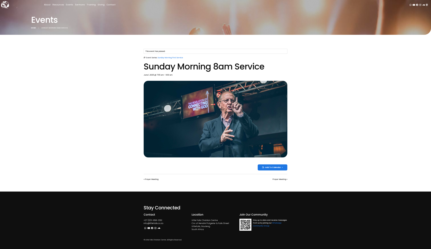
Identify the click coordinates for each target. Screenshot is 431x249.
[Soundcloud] (423, 5)
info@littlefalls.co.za (153, 223)
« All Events (148, 45)
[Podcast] (426, 5)
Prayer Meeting (151, 179)
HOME (33, 28)
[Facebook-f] (417, 5)
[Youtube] (413, 5)
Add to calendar (273, 167)
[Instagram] (420, 5)
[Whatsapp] (410, 5)
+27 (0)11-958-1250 (153, 220)
